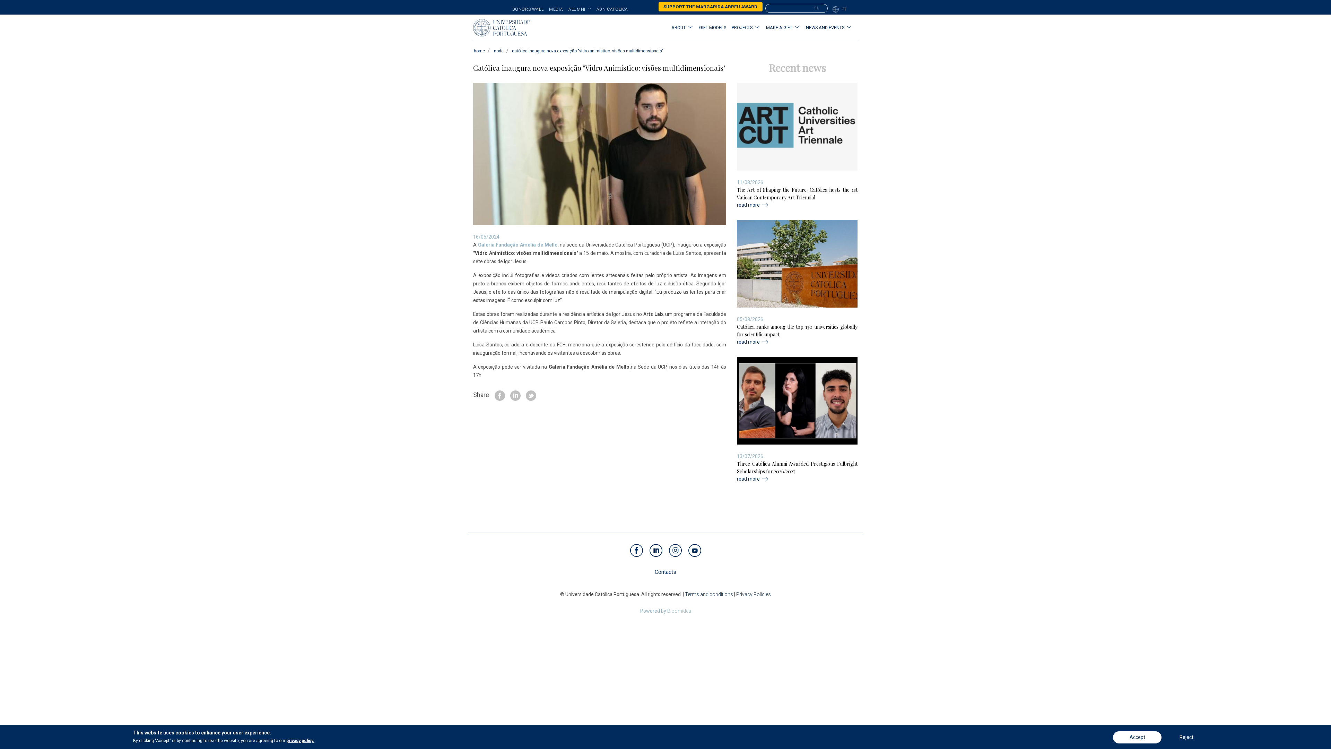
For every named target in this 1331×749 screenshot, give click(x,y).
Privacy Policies (753, 594)
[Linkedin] (515, 395)
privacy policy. (300, 740)
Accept (1137, 737)
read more (748, 205)
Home (479, 51)
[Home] (501, 27)
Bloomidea (679, 611)
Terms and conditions (709, 594)
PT (844, 9)
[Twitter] (531, 395)
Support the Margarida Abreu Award (710, 6)
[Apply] (816, 7)
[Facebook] (500, 395)
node (499, 51)
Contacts (665, 572)
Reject (1186, 737)
